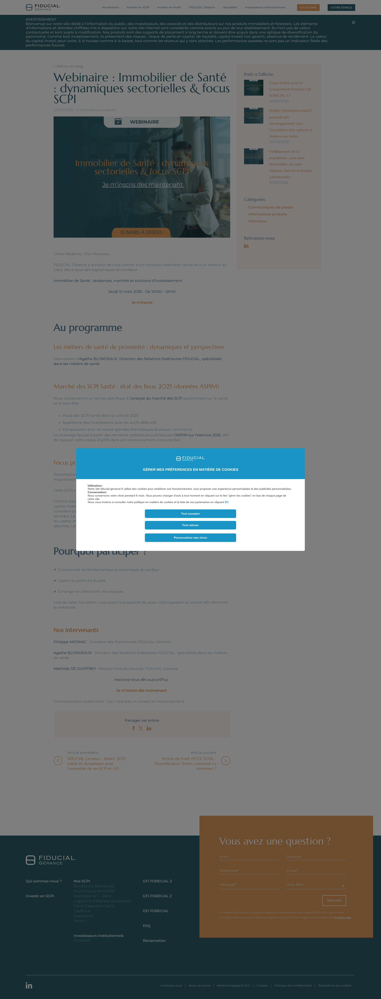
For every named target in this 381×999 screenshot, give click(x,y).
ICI (226, 502)
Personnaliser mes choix (190, 537)
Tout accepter (190, 513)
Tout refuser (190, 525)
